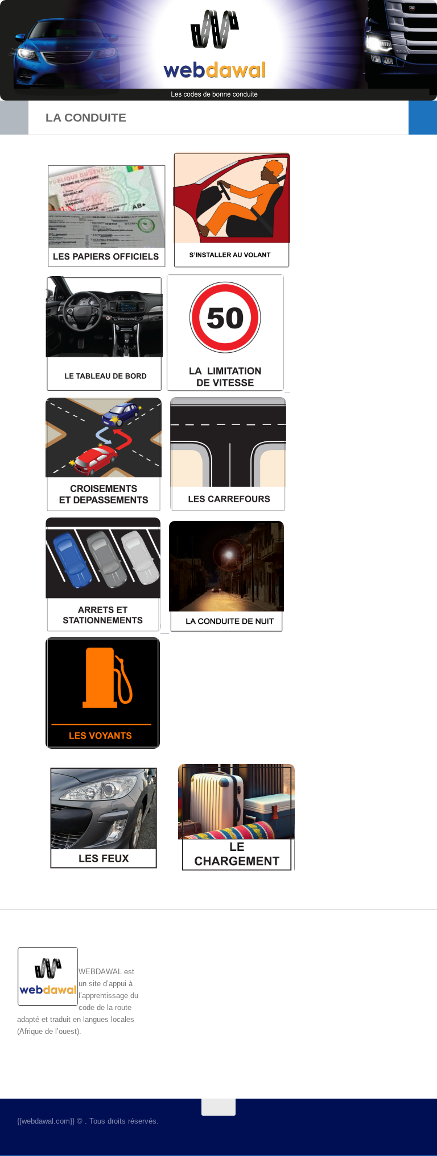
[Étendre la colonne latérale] (14, 118)
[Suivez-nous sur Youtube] (391, 1129)
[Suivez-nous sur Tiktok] (412, 1129)
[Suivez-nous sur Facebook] (371, 1129)
